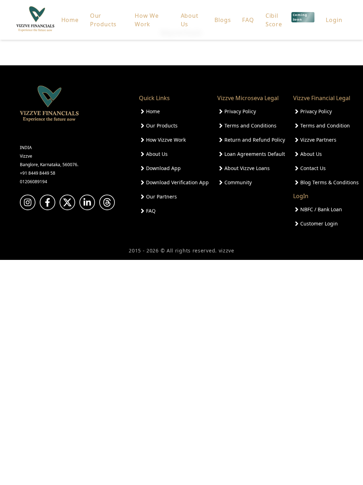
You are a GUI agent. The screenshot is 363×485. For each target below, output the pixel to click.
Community (238, 182)
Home (70, 20)
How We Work (147, 20)
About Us (190, 20)
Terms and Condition (325, 125)
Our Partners (161, 196)
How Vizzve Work (166, 139)
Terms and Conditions (250, 125)
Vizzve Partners (318, 139)
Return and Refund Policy (254, 139)
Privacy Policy (240, 111)
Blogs (222, 20)
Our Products (103, 20)
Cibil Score (286, 20)
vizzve (226, 250)
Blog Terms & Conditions (329, 182)
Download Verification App (177, 182)
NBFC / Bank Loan (321, 209)
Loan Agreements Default (254, 154)
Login (334, 20)
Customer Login (319, 223)
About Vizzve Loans (247, 168)
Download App (163, 168)
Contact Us (313, 168)
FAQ (248, 20)
